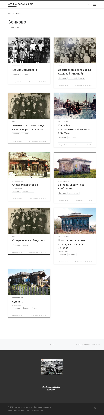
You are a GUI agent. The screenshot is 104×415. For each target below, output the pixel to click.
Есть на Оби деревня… (26, 69)
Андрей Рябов (17, 81)
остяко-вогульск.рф (23, 407)
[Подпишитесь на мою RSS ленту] (95, 407)
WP (19, 411)
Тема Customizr (37, 411)
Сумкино (17, 301)
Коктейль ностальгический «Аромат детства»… (74, 129)
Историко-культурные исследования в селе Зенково (71, 244)
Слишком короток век (25, 184)
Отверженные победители (28, 240)
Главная (11, 14)
